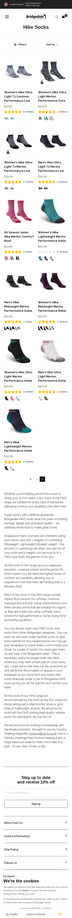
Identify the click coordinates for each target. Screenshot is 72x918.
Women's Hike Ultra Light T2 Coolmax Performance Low (18, 96)
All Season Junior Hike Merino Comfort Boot (19, 236)
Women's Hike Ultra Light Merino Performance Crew (52, 96)
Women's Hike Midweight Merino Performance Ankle (52, 306)
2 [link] (42, 479)
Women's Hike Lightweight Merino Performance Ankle (52, 236)
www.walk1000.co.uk (43, 733)
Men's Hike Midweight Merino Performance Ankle (18, 306)
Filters (22, 44)
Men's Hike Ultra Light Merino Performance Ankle (52, 376)
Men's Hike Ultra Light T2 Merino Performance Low (51, 167)
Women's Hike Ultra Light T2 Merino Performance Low (18, 167)
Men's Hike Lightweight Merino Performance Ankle (18, 446)
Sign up (35, 803)
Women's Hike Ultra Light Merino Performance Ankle (18, 376)
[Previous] (30, 479)
